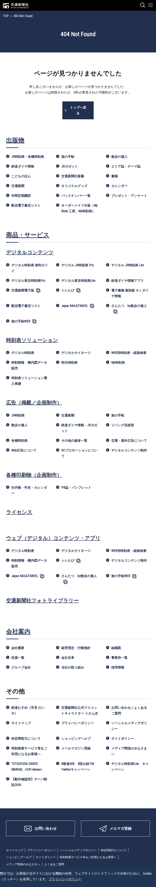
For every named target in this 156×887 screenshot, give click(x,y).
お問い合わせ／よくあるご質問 (129, 710)
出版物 (15, 140)
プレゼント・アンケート (129, 196)
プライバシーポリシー (77, 723)
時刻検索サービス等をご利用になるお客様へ (29, 751)
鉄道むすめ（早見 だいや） (28, 710)
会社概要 (17, 648)
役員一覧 (17, 658)
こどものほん (21, 176)
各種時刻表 (19, 440)
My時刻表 (118, 362)
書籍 (114, 176)
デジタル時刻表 (22, 353)
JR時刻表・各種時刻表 (27, 157)
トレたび (67, 290)
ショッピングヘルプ (76, 738)
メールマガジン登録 (76, 748)
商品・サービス (27, 234)
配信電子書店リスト (26, 205)
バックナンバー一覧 (76, 196)
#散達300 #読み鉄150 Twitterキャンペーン (79, 766)
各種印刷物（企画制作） (34, 475)
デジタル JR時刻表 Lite (127, 265)
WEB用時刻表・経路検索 (128, 353)
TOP (6, 16)
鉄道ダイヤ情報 (22, 166)
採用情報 (117, 667)
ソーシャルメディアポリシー (129, 726)
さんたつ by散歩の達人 (129, 306)
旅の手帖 (67, 157)
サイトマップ (21, 723)
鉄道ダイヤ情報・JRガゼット (79, 428)
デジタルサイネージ (76, 353)
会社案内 (18, 631)
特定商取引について (26, 738)
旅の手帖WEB (20, 321)
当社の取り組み (72, 667)
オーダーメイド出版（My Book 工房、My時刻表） (79, 208)
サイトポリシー (122, 738)
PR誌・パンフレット (76, 487)
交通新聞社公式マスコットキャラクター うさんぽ (79, 710)
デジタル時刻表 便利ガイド (29, 268)
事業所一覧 (119, 658)
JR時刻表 (18, 415)
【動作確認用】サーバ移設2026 (29, 782)
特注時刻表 (69, 362)
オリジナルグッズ (74, 186)
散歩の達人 (119, 157)
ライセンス (19, 512)
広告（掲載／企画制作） (34, 402)
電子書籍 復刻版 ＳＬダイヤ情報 (130, 293)
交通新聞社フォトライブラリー (42, 600)
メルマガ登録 (121, 828)
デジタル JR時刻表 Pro (77, 265)
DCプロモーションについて (79, 453)
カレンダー (119, 186)
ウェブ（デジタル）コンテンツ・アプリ (53, 538)
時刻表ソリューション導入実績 (29, 381)
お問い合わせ (46, 828)
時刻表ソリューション (32, 340)
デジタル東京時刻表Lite (78, 281)
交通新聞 (17, 186)
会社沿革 (67, 658)
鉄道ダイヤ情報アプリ (127, 281)
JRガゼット (69, 166)
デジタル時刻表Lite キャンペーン (130, 766)
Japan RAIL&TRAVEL (74, 306)
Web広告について (24, 450)
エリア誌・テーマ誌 (126, 166)
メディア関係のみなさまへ (129, 751)
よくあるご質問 (54, 864)
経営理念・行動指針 (76, 648)
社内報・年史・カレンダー (29, 490)
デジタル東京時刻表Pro (28, 281)
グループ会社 (21, 667)
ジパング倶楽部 (122, 425)
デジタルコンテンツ (30, 252)
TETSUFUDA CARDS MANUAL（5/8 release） (27, 766)
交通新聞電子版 (22, 290)
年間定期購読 (21, 196)
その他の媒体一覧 (74, 440)
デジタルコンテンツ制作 (129, 450)
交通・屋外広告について (129, 440)
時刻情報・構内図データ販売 (29, 365)
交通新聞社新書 (72, 176)
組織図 (116, 648)
